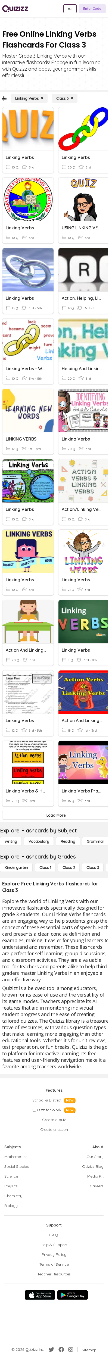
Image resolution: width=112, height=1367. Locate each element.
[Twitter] (51, 1349)
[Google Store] (72, 1295)
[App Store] (40, 1295)
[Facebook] (61, 1349)
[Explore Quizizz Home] (15, 8)
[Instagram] (70, 1349)
